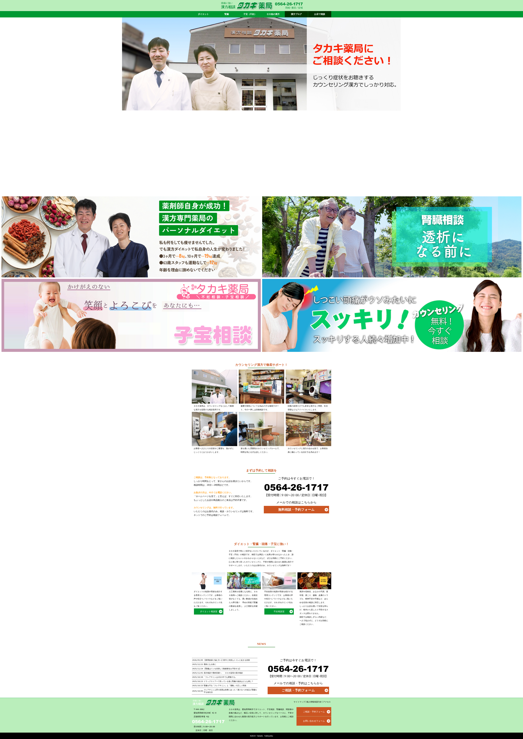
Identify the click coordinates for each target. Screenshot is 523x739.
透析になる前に (210, 664)
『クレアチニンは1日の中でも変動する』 (220, 677)
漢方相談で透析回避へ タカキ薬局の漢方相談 (223, 673)
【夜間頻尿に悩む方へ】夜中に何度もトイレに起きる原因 (227, 660)
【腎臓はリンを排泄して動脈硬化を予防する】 (222, 669)
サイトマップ (299, 702)
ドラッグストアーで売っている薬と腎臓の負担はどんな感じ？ (228, 681)
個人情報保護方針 (314, 702)
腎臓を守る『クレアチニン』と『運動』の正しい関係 (225, 686)
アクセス (327, 702)
